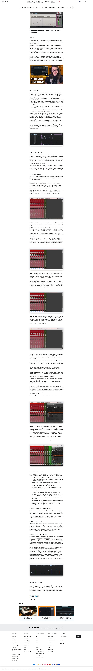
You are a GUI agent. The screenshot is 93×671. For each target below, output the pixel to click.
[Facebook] (60, 643)
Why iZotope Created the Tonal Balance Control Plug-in (65, 618)
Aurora (37, 645)
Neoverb (37, 647)
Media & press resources (16, 643)
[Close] (91, 669)
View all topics (50, 651)
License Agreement (15, 652)
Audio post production (51, 640)
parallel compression (58, 513)
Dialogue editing (52, 7)
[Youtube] (63, 643)
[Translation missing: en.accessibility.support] (86, 2)
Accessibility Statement (16, 654)
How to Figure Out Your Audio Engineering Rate (28, 618)
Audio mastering (30, 7)
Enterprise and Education (16, 645)
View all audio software (40, 657)
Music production (51, 645)
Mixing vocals (69, 7)
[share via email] (38, 596)
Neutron (37, 640)
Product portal (26, 643)
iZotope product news (61, 7)
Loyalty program (26, 645)
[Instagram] (62, 643)
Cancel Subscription (15, 658)
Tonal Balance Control (39, 649)
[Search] (84, 2)
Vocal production (50, 649)
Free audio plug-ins (27, 640)
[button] (20, 7)
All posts (24, 7)
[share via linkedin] (36, 596)
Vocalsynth (37, 643)
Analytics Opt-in (14, 660)
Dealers (25, 649)
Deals (25, 647)
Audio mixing (38, 7)
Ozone (37, 638)
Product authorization (27, 636)
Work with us (14, 640)
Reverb (49, 647)
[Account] (88, 2)
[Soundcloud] (65, 643)
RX (36, 636)
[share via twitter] (33, 596)
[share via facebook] (30, 596)
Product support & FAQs (28, 651)
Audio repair (44, 7)
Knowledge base (26, 638)
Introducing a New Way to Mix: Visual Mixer (46, 618)
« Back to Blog (32, 599)
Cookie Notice (14, 647)
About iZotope (14, 636)
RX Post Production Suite (40, 653)
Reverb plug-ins (38, 655)
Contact (13, 638)
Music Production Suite (40, 651)
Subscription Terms (15, 656)
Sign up (78, 636)
